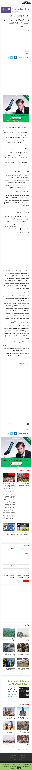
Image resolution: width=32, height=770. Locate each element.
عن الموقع (23, 755)
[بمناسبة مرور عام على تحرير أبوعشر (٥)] (9, 725)
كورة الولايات (26, 523)
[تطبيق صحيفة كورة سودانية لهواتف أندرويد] (18, 689)
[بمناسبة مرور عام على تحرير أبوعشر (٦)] (23, 725)
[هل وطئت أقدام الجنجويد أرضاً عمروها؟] (23, 647)
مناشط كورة (11, 474)
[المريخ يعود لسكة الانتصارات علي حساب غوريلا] (23, 477)
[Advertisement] (16, 77)
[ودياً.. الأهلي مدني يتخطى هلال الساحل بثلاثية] (9, 527)
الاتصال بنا (23, 757)
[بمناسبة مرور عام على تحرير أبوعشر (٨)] (23, 711)
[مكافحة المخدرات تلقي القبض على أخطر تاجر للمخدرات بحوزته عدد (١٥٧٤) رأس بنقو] (23, 662)
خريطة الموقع (13, 757)
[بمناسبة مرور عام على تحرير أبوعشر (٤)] (23, 739)
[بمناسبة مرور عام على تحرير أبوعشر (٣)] (9, 739)
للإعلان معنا (13, 755)
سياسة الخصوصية (18, 759)
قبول (19, 768)
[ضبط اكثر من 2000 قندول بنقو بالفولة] (9, 662)
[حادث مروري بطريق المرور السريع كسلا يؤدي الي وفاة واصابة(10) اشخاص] (9, 647)
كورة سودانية (26, 474)
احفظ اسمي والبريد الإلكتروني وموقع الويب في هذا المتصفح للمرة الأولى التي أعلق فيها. (16, 576)
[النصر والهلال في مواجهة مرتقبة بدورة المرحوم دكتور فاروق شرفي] (23, 527)
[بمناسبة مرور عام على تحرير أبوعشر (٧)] (9, 711)
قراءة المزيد (13, 768)
